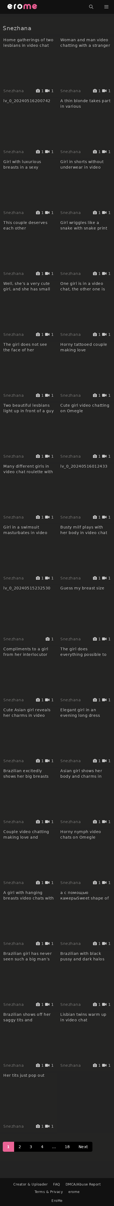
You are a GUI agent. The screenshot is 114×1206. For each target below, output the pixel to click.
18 (67, 1147)
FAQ (56, 1184)
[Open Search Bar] (91, 7)
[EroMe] (22, 7)
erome (74, 1192)
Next (83, 1147)
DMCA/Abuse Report (83, 1184)
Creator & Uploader (30, 1184)
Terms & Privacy (49, 1192)
